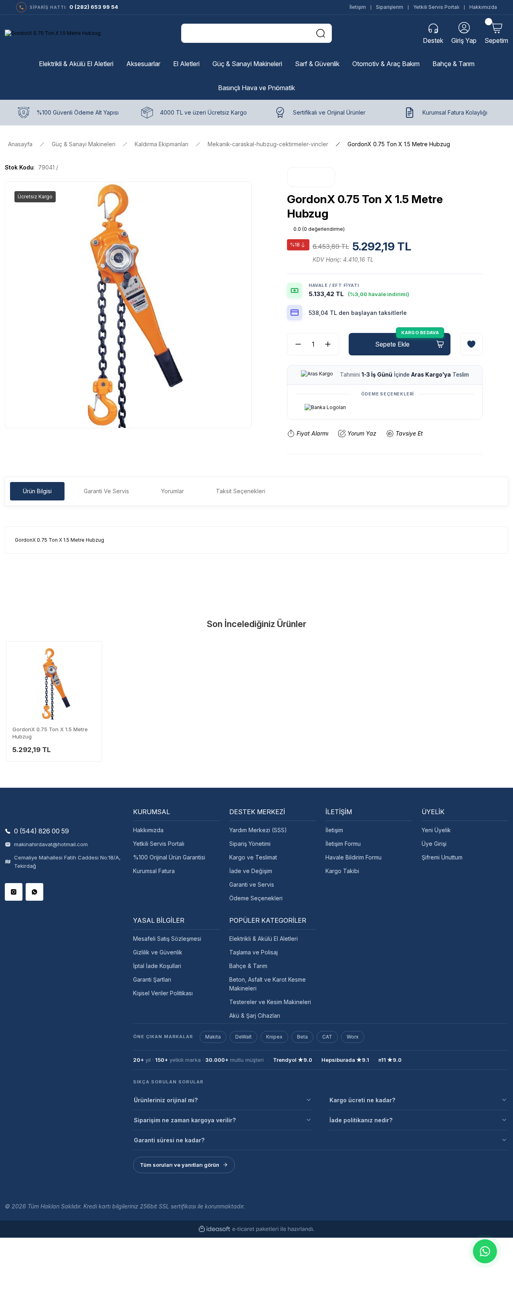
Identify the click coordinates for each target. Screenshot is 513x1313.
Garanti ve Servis (251, 884)
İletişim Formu (343, 843)
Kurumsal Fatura (154, 870)
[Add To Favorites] (471, 344)
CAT (327, 1037)
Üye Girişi (434, 843)
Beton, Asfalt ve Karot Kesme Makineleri (267, 984)
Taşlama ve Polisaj (253, 952)
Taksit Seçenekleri (240, 491)
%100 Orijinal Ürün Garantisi (169, 857)
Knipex (274, 1037)
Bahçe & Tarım (248, 965)
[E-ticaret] (255, 1229)
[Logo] (53, 33)
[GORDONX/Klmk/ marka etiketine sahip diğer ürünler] (311, 177)
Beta (302, 1037)
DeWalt (243, 1037)
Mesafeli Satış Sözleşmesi (167, 938)
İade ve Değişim (250, 870)
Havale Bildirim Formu (353, 857)
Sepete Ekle (392, 344)
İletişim (357, 7)
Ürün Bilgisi (37, 491)
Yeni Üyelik (436, 830)
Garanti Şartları (152, 979)
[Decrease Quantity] (295, 344)
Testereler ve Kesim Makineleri (270, 1001)
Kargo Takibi (342, 870)
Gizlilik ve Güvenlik (157, 952)
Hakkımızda (483, 7)
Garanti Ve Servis (106, 491)
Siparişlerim (389, 7)
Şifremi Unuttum (442, 857)
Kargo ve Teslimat (253, 857)
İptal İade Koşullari (157, 965)
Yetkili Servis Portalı (436, 7)
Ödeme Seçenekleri (256, 898)
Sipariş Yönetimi (250, 843)
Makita (213, 1037)
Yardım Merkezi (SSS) (258, 830)
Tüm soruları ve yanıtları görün (179, 1165)
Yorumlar (172, 491)
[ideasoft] (214, 1229)
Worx (353, 1037)
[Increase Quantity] (331, 344)
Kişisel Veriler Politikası (163, 993)
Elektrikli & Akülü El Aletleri (263, 938)
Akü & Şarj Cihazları (254, 1015)
